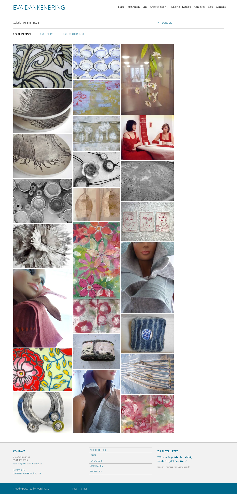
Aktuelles (199, 6)
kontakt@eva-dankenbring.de (27, 463)
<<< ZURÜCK (164, 22)
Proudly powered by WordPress (31, 488)
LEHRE (93, 455)
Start (121, 6)
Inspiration (133, 6)
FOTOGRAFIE (96, 460)
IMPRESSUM (19, 470)
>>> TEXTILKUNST (74, 34)
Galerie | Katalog (181, 6)
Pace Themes (80, 488)
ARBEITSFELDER (98, 450)
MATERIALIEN (96, 466)
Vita (145, 6)
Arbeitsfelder (158, 6)
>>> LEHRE (46, 34)
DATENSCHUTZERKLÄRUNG (27, 473)
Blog (210, 6)
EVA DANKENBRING (39, 7)
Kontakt (221, 6)
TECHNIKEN (96, 471)
